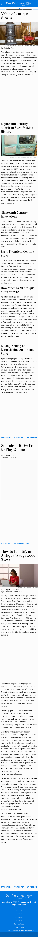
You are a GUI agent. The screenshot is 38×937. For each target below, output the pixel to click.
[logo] (19, 3)
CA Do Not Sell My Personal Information (19, 931)
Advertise (19, 914)
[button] (2, 4)
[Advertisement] (19, 101)
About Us (19, 910)
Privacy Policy (19, 927)
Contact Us (19, 917)
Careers (19, 920)
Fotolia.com (35, 45)
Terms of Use (19, 924)
